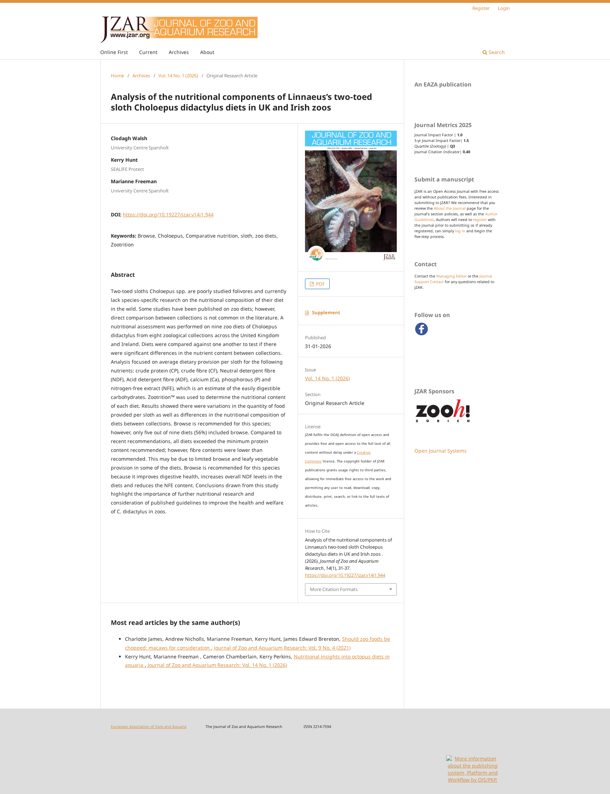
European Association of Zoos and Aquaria (148, 726)
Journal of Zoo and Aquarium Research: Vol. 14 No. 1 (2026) (217, 665)
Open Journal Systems (440, 450)
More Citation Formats (334, 589)
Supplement (326, 312)
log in (460, 230)
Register (481, 8)
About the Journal (450, 208)
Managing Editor (451, 276)
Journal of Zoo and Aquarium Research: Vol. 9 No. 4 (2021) (282, 647)
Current (148, 52)
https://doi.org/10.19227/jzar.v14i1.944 (168, 214)
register (480, 219)
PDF (320, 284)
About (207, 52)
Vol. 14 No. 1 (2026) (178, 75)
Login (504, 8)
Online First (114, 52)
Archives (179, 52)
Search (496, 52)
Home (117, 75)
